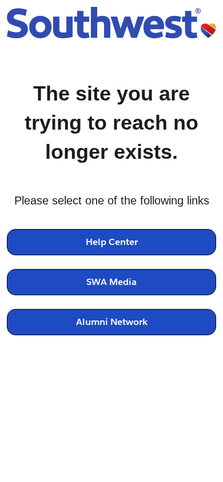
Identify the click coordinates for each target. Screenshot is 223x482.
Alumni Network (112, 322)
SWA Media (111, 282)
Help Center (112, 242)
